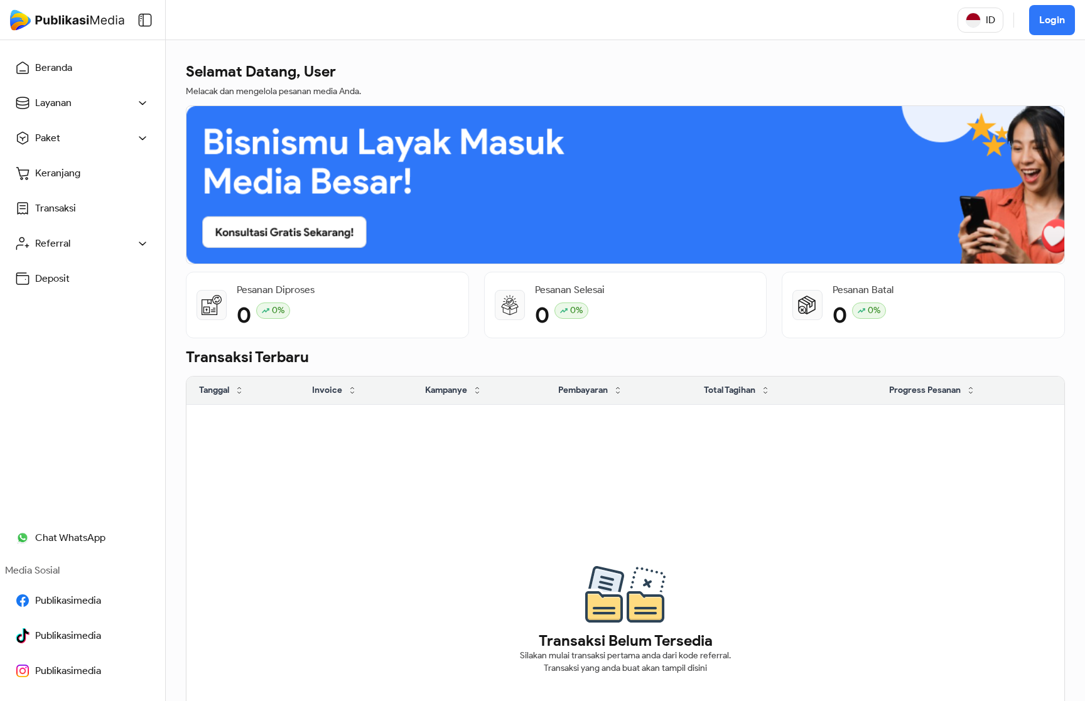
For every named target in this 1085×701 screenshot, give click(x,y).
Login (1052, 20)
